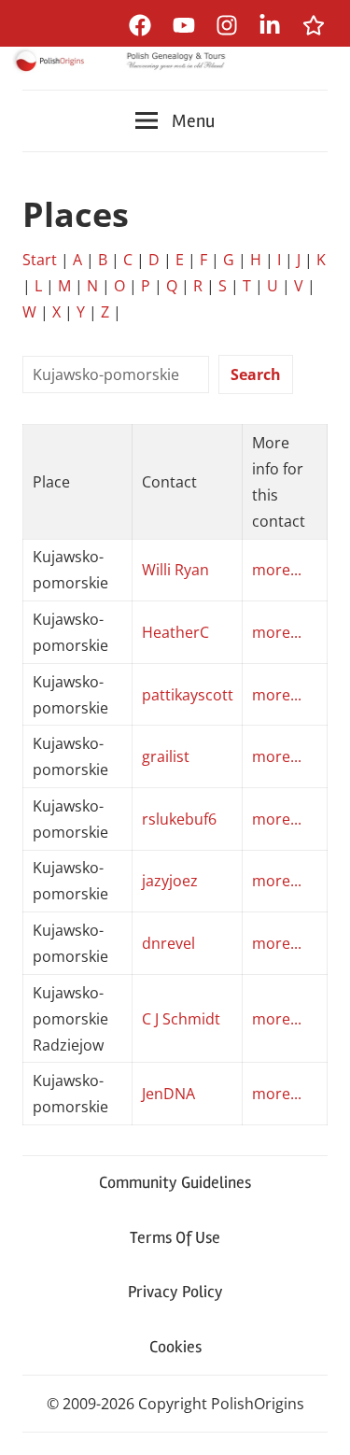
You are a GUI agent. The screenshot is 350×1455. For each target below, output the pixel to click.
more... (276, 569)
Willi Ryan (175, 569)
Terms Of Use (175, 1237)
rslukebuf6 (179, 819)
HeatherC (175, 632)
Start (39, 259)
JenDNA (168, 1093)
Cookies (175, 1346)
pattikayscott (187, 695)
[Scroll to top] (318, 1423)
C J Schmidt (181, 1019)
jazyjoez (170, 880)
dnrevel (168, 943)
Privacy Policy (175, 1291)
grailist (165, 756)
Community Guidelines (175, 1182)
